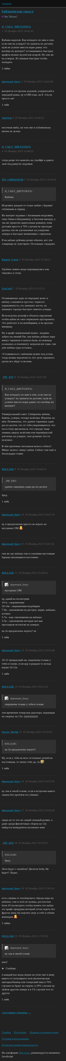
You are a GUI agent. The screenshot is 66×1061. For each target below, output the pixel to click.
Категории (20, 1032)
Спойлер (10, 968)
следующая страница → (16, 1012)
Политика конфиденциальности (20, 1045)
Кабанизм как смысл (17, 11)
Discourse (24, 1052)
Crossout (6, 3)
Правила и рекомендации (44, 1032)
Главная (6, 1032)
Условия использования (15, 1038)
